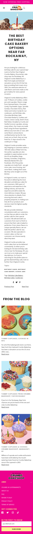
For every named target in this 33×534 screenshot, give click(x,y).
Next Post (25, 287)
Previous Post (9, 287)
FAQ (2, 494)
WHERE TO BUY (6, 498)
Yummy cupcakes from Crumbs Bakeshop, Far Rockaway (16, 395)
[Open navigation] (3, 7)
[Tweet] (16, 282)
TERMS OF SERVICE (7, 505)
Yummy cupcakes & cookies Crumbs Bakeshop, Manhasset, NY (15, 449)
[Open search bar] (24, 7)
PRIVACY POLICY (6, 501)
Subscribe (16, 529)
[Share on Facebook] (13, 282)
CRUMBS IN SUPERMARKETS (11, 487)
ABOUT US (5, 491)
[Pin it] (19, 282)
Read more (5, 354)
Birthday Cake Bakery (15, 275)
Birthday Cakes (9, 278)
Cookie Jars (19, 278)
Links (3, 482)
